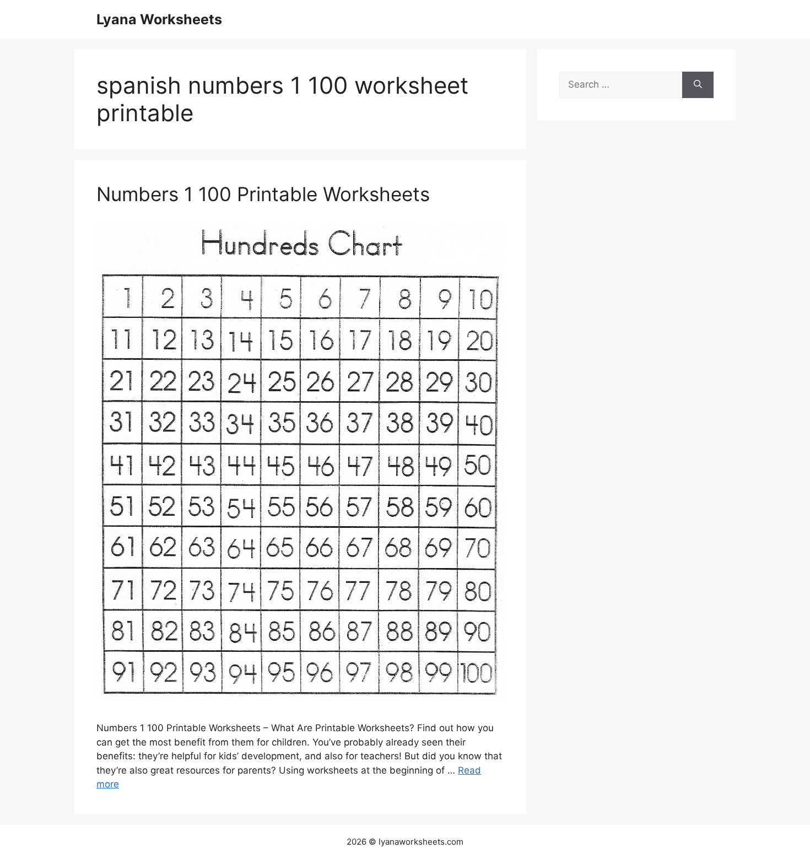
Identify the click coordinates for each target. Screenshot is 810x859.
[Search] (698, 85)
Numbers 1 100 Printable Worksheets (263, 194)
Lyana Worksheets (159, 19)
